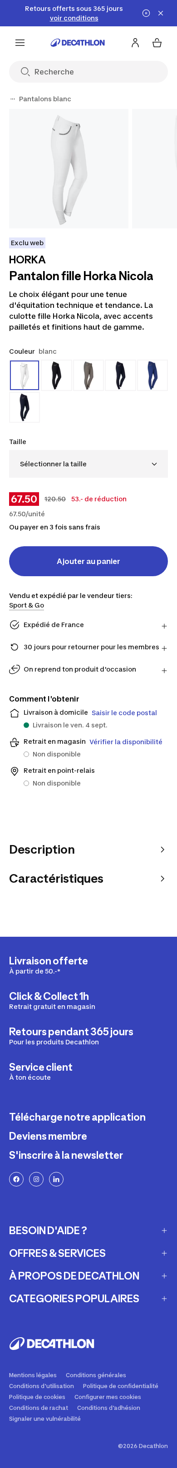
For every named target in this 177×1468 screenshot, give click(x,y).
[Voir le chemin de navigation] (12, 99)
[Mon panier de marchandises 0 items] (157, 43)
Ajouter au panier (88, 561)
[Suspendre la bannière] (146, 13)
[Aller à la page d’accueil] (77, 43)
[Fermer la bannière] (160, 13)
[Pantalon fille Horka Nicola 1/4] (68, 168)
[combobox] (88, 464)
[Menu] (20, 43)
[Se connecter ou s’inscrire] (135, 43)
